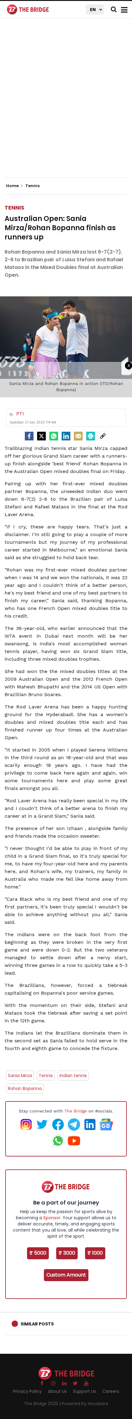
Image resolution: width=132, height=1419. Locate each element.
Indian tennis (73, 1075)
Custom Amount (66, 1274)
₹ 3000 (67, 1253)
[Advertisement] (66, 103)
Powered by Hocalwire (85, 1404)
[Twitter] (41, 436)
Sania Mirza (20, 1075)
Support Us (84, 1391)
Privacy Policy (27, 1391)
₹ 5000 (37, 1253)
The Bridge (75, 1110)
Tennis (14, 207)
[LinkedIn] (66, 436)
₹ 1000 (95, 1253)
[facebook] (29, 436)
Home (13, 186)
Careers (110, 1391)
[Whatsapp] (53, 436)
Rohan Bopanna (25, 1088)
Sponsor (51, 1218)
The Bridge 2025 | (43, 1404)
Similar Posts (37, 1324)
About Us (57, 1391)
